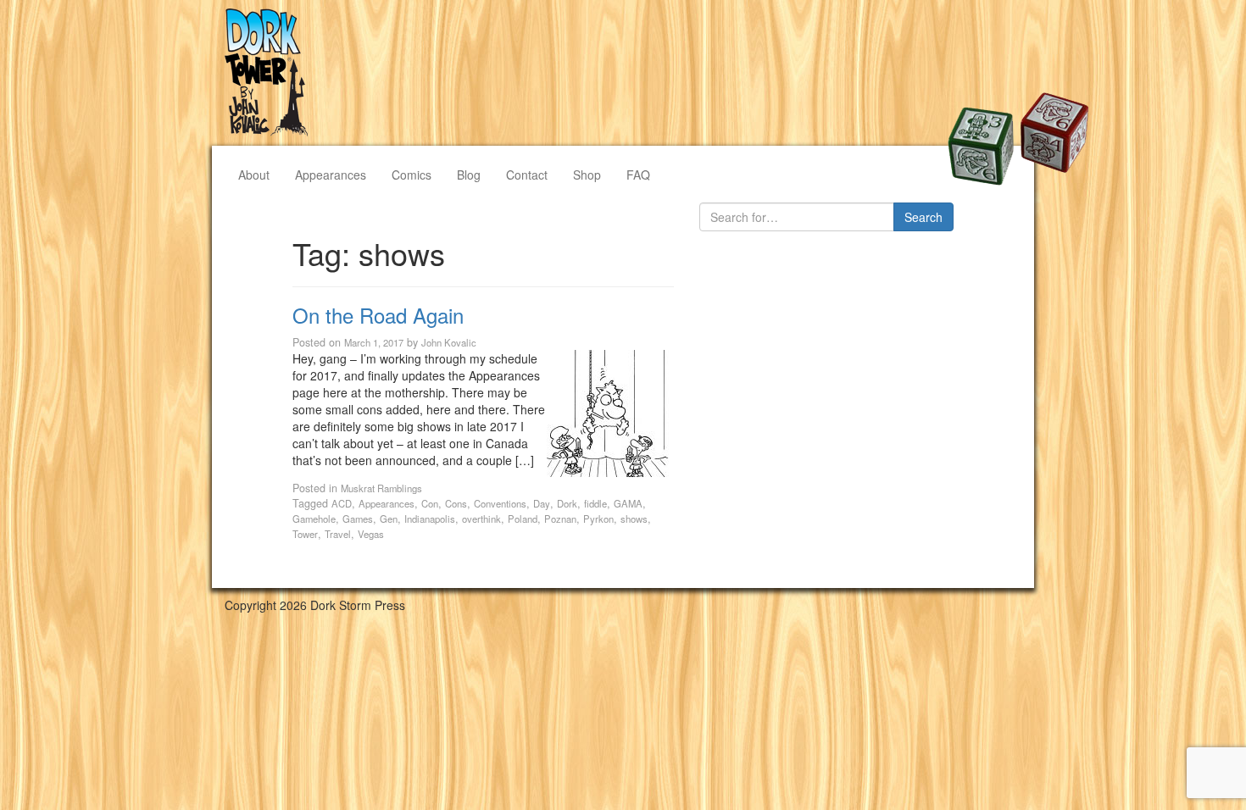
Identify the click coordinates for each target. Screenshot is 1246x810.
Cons (456, 503)
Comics (411, 174)
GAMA (628, 503)
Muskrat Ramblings (381, 488)
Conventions (500, 503)
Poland (522, 518)
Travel (338, 534)
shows (634, 518)
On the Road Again (378, 315)
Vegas (371, 534)
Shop (587, 174)
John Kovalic (448, 342)
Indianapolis (429, 518)
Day (541, 503)
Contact (527, 174)
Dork (567, 503)
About (254, 174)
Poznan (560, 518)
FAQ (638, 174)
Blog (469, 174)
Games (357, 518)
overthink (481, 518)
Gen (389, 518)
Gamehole (314, 518)
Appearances (330, 174)
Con (429, 503)
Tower (305, 534)
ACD (341, 503)
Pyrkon (598, 518)
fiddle (595, 503)
